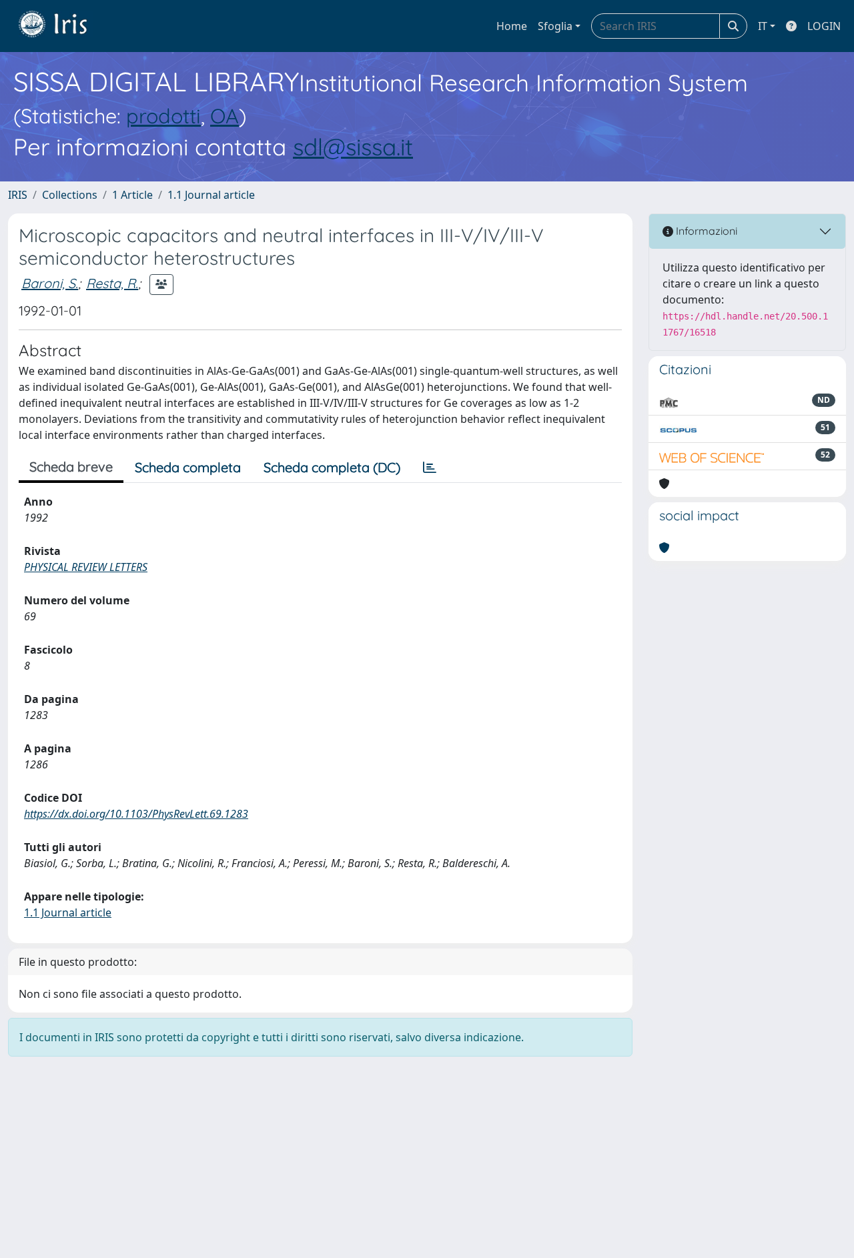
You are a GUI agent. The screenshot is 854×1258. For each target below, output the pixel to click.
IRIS (17, 194)
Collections (69, 194)
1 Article (132, 194)
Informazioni (705, 230)
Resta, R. (112, 283)
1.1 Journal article (211, 194)
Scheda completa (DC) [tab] (332, 467)
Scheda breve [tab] (71, 466)
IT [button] (762, 26)
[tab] (430, 468)
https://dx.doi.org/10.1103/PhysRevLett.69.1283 (136, 813)
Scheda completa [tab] (188, 467)
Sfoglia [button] (555, 26)
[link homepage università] (62, 26)
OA (224, 116)
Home (511, 26)
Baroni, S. (49, 283)
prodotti (163, 116)
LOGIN (824, 26)
